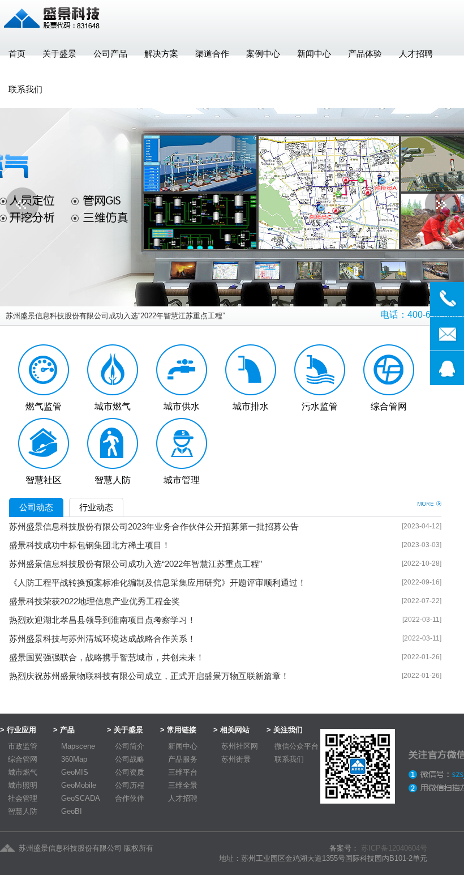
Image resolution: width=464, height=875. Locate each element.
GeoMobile (78, 785)
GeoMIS (74, 772)
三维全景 (182, 785)
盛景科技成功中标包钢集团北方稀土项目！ (89, 545)
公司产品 (110, 53)
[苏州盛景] (56, 18)
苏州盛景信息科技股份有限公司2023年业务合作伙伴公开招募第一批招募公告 (154, 526)
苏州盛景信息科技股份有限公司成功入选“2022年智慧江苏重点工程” (135, 564)
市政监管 (22, 746)
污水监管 (320, 406)
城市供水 (182, 406)
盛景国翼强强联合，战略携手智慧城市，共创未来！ (106, 657)
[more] (429, 502)
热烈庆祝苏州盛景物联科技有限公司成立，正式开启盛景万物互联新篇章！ (149, 676)
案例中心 (263, 53)
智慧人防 (112, 480)
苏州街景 (236, 759)
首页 (16, 53)
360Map (74, 759)
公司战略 (129, 759)
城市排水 (251, 406)
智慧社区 (43, 480)
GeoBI (71, 811)
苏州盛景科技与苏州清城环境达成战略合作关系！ (102, 638)
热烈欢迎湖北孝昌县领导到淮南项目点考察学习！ (102, 620)
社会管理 (22, 798)
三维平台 (182, 772)
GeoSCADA (80, 798)
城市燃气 (112, 406)
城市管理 (182, 480)
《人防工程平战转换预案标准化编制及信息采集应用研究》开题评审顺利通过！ (157, 582)
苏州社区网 (239, 746)
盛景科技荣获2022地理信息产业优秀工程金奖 (94, 601)
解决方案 (161, 53)
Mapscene (78, 746)
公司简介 (129, 746)
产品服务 (182, 759)
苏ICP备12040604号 (394, 848)
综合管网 (389, 406)
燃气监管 (43, 406)
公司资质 (129, 772)
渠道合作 (212, 53)
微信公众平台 (296, 746)
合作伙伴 (129, 798)
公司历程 (129, 785)
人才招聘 (416, 53)
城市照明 (22, 785)
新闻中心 (314, 53)
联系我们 (25, 89)
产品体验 (365, 53)
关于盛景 (59, 53)
